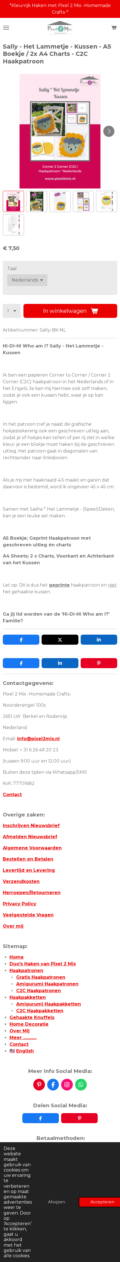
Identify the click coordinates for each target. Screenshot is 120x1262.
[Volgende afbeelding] (108, 131)
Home (16, 957)
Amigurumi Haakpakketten (48, 1004)
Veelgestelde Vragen (28, 915)
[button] (13, 201)
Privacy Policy (19, 903)
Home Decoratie (29, 1024)
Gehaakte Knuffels (31, 1017)
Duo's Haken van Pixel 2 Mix (42, 963)
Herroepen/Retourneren (32, 892)
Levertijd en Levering (29, 870)
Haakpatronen (26, 970)
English (25, 1051)
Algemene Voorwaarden (32, 848)
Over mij (13, 926)
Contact (12, 794)
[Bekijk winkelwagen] (114, 27)
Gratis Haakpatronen (40, 977)
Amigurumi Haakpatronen (47, 984)
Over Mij (19, 1031)
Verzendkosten (21, 881)
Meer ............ (23, 1037)
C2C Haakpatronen (38, 990)
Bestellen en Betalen (28, 859)
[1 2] (12, 311)
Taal (12, 268)
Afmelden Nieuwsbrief (30, 836)
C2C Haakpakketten (39, 1010)
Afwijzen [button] (56, 1201)
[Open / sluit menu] (6, 27)
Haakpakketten (27, 997)
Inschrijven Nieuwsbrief (31, 825)
